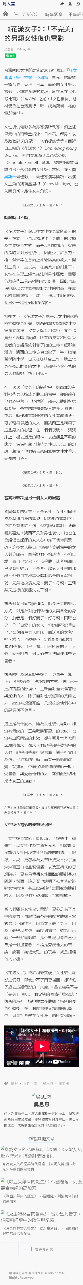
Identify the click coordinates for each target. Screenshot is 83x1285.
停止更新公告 (26, 14)
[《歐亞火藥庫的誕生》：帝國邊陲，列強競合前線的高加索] (41, 1184)
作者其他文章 (41, 1138)
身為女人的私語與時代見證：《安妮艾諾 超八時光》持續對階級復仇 (39, 1166)
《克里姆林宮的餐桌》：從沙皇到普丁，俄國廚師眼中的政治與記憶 (40, 1230)
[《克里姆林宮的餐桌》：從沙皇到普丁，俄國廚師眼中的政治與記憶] (41, 1216)
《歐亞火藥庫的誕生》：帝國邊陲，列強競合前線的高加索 (40, 1198)
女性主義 (30, 1083)
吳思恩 (9, 49)
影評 (14, 1083)
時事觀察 (54, 14)
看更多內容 (44, 1249)
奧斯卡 (64, 1083)
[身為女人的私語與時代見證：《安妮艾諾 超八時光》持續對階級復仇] (41, 1152)
